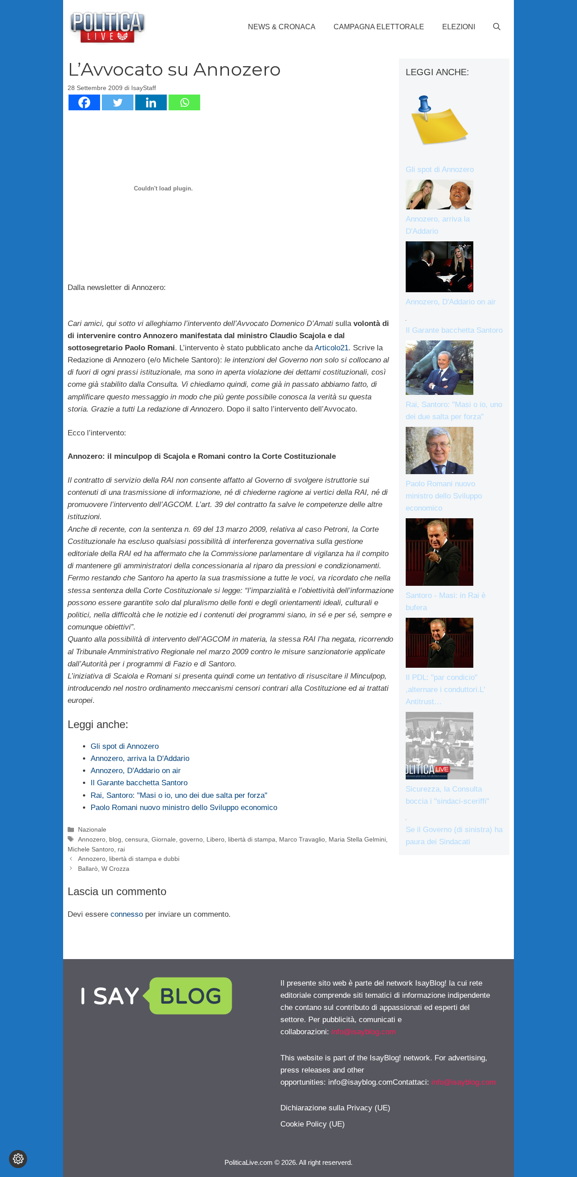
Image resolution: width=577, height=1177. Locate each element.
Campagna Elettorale (379, 27)
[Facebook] (84, 102)
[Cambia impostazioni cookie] (18, 1159)
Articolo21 (331, 348)
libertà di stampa (251, 839)
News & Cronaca (282, 27)
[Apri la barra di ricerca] (496, 27)
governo (191, 839)
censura (136, 839)
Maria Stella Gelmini (357, 839)
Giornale (163, 839)
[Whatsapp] (184, 102)
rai (121, 849)
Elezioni (458, 27)
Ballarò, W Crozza (103, 868)
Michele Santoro (91, 849)
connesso (126, 914)
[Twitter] (117, 102)
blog (115, 839)
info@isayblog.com (363, 1032)
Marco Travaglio (302, 839)
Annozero (91, 839)
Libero (215, 839)
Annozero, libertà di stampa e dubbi (128, 858)
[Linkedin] (151, 102)
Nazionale (92, 829)
